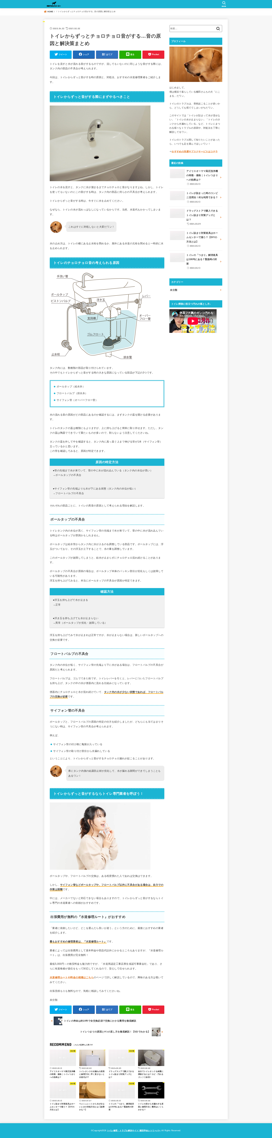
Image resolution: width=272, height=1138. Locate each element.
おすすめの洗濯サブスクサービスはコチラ (195, 151)
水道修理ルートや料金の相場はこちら (72, 977)
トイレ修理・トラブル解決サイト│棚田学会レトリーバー (134, 1130)
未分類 (173, 290)
